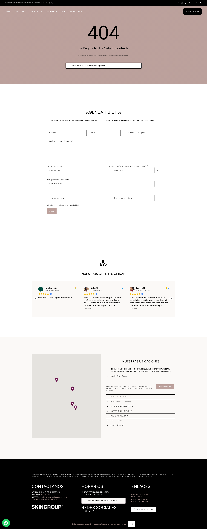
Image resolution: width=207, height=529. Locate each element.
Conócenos (136, 497)
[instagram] (182, 3)
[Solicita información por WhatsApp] (6, 523)
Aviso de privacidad (139, 494)
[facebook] (178, 3)
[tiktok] (186, 3)
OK (131, 524)
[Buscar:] (104, 65)
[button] (171, 298)
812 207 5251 (46, 495)
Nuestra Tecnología (140, 502)
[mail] (197, 3)
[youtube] (189, 3)
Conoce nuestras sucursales (45, 500)
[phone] (201, 3)
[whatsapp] (193, 3)
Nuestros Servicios (139, 499)
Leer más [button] (42, 309)
